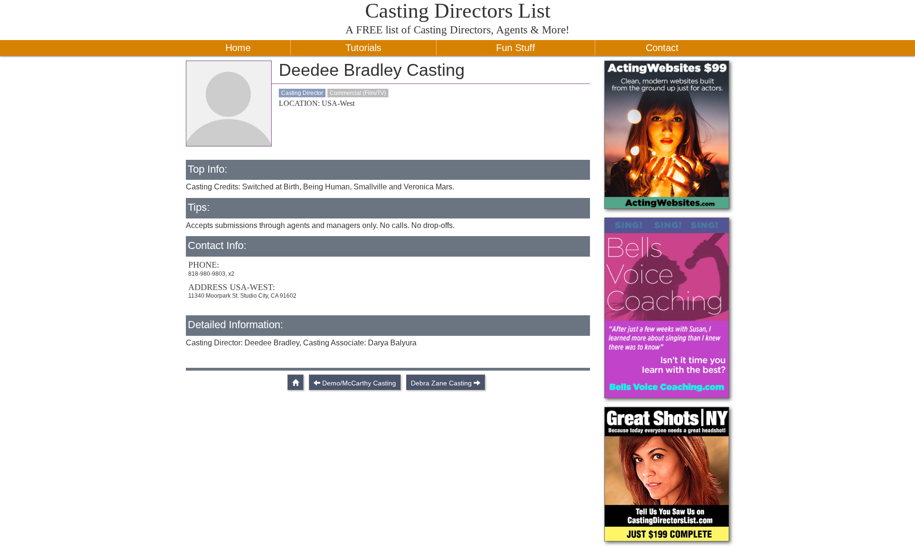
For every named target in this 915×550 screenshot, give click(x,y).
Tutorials (363, 47)
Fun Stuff (515, 47)
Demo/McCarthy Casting (359, 383)
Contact (662, 47)
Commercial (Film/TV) (358, 93)
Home (238, 47)
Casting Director (302, 93)
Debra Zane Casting (441, 383)
